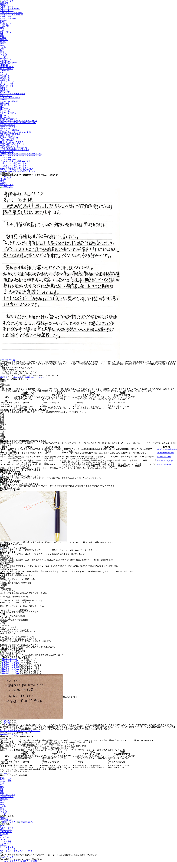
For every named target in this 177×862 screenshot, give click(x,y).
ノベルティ (5, 55)
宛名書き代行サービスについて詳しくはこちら (20, 731)
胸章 (2, 43)
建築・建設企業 (6, 86)
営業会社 (4, 88)
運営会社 (4, 845)
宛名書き (4, 20)
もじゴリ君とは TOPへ (10, 9)
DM (1, 785)
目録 (2, 45)
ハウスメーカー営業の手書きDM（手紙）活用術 (21, 155)
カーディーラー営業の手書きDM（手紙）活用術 (21, 154)
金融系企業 (5, 80)
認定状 (3, 38)
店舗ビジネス (6, 96)
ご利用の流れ (6, 61)
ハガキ (3, 30)
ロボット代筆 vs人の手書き (11, 142)
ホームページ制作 (20, 861)
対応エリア (5, 179)
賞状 (2, 36)
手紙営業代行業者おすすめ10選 (13, 148)
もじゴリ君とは (6, 7)
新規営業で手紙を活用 (9, 127)
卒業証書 (4, 40)
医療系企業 (5, 76)
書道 (2, 51)
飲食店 (3, 72)
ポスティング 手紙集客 (10, 130)
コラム (3, 115)
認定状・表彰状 (6, 797)
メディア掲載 (6, 157)
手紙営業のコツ (6, 128)
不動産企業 (5, 105)
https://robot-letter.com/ (165, 453)
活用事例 (4, 65)
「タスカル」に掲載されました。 (14, 165)
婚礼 (2, 789)
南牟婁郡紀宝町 (6, 185)
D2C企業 (4, 74)
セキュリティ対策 (7, 849)
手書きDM (4, 26)
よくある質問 (6, 843)
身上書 (3, 42)
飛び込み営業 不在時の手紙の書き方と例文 (18, 121)
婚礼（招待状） (6, 32)
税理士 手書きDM (7, 136)
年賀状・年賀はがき (8, 779)
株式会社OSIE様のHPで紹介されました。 (18, 169)
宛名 (2, 777)
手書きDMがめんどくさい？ (12, 144)
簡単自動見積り (6, 820)
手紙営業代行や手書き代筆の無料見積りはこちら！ (22, 377)
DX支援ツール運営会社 (10, 98)
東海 (2, 181)
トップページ (6, 177)
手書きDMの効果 (7, 140)
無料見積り (5, 5)
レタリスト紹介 (6, 11)
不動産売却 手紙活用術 (10, 134)
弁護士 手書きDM (7, 125)
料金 (2, 107)
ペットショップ (6, 82)
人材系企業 (5, 71)
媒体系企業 (5, 78)
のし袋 (3, 47)
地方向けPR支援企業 (9, 101)
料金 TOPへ (5, 109)
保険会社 (4, 99)
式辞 (2, 49)
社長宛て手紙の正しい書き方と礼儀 (15, 132)
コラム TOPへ (6, 117)
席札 (2, 34)
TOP (2, 826)
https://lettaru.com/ (164, 457)
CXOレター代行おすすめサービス (14, 150)
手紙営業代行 (6, 24)
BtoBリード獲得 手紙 (9, 138)
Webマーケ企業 (6, 84)
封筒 (2, 28)
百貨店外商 (5, 103)
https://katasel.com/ (164, 464)
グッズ (3, 57)
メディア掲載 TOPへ (9, 159)
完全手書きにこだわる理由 (11, 13)
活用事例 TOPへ (7, 67)
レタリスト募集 (6, 847)
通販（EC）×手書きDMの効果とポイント (18, 123)
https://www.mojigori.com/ (167, 449)
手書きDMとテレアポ (9, 146)
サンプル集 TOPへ (8, 113)
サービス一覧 (6, 16)
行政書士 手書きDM (8, 119)
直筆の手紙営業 (6, 152)
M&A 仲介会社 (6, 69)
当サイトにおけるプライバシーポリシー (17, 851)
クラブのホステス (7, 92)
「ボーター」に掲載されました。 (14, 163)
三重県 (3, 183)
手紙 (2, 783)
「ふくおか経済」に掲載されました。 (16, 161)
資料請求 (4, 3)
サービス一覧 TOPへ (9, 18)
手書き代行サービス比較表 (11, 15)
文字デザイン (6, 59)
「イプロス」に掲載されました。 (14, 167)
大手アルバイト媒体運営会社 (12, 94)
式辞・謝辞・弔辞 (7, 795)
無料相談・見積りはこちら (11, 734)
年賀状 (3, 22)
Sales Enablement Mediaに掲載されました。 (18, 171)
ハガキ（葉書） (6, 781)
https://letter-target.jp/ (165, 460)
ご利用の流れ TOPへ (9, 63)
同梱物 (3, 53)
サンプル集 (5, 111)
